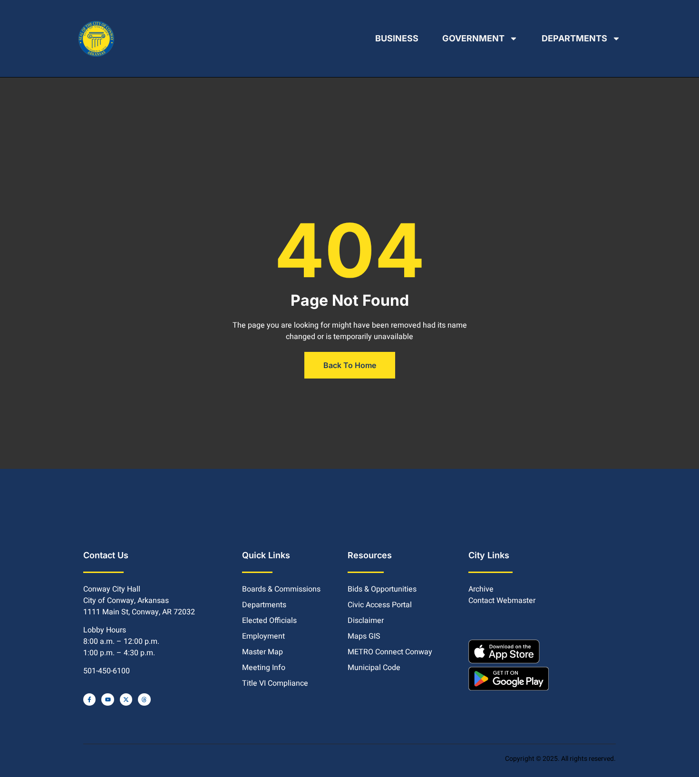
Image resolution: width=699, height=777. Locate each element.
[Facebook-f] (89, 699)
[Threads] (144, 699)
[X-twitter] (126, 699)
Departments (574, 38)
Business (396, 38)
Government (473, 38)
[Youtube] (107, 699)
